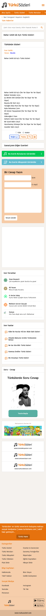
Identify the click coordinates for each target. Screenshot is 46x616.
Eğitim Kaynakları (29, 559)
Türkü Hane (23, 536)
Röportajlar (27, 555)
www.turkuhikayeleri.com (23, 448)
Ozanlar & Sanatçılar (31, 548)
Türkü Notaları (35, 12)
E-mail (35, 184)
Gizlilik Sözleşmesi (30, 576)
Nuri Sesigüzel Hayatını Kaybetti (17, 17)
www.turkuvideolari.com (23, 469)
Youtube (5, 589)
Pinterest (5, 593)
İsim (33, 177)
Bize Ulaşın (27, 572)
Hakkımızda (6, 572)
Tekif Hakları (7, 576)
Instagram (27, 585)
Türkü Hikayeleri (8, 555)
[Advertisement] (23, 75)
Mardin (12, 53)
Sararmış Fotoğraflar (31, 551)
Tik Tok (25, 589)
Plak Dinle (5, 562)
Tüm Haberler (8, 20)
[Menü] (43, 5)
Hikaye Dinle (27, 562)
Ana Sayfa (6, 12)
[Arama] (41, 27)
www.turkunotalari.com (23, 458)
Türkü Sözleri (19, 12)
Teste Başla (23, 413)
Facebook (5, 585)
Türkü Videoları (7, 559)
